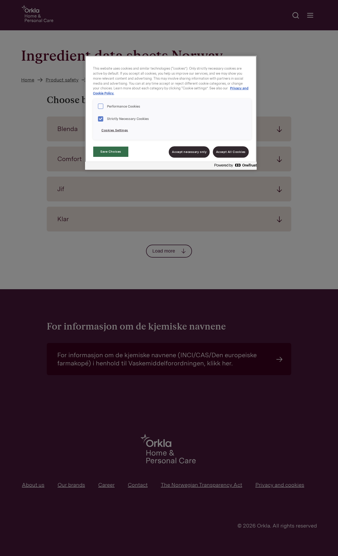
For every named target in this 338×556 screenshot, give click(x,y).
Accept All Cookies (231, 152)
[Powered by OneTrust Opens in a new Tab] (234, 166)
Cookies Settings (114, 130)
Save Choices (110, 151)
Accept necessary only (189, 152)
